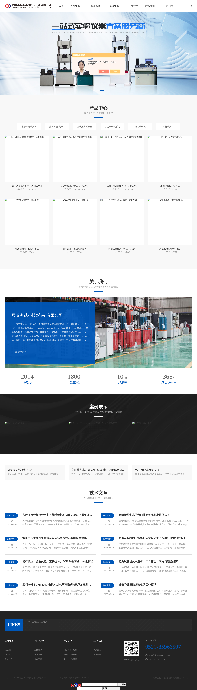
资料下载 (38, 659)
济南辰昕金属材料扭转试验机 (122, 249)
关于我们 (170, 6)
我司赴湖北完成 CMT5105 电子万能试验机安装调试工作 (98, 469)
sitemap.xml (187, 678)
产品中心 (75, 6)
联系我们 (150, 6)
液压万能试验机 (56, 126)
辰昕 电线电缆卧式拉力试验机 (74, 186)
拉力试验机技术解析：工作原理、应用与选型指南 (148, 561)
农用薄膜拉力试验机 (170, 186)
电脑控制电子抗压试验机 (27, 249)
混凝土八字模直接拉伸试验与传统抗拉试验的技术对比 (54, 538)
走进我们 (8, 650)
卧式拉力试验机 (84, 126)
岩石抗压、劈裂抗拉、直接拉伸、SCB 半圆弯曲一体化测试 (57, 561)
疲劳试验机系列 (112, 126)
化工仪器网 (167, 678)
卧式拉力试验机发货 (20, 469)
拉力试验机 (140, 126)
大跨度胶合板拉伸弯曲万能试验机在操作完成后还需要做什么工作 (57, 514)
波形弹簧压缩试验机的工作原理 (137, 584)
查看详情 (19, 352)
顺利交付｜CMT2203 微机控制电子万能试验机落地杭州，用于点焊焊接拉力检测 (57, 584)
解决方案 (96, 6)
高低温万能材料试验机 (170, 249)
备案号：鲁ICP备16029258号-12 (76, 678)
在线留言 (97, 654)
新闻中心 (114, 6)
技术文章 (133, 6)
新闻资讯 (38, 650)
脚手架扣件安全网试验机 (74, 249)
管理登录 (177, 678)
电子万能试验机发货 (147, 469)
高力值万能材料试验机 (37, 622)
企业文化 (8, 654)
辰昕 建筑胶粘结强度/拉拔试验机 (122, 186)
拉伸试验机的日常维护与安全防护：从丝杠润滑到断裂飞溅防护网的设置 (154, 538)
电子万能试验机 (28, 126)
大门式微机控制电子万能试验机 (27, 186)
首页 (61, 6)
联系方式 (97, 650)
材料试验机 (168, 126)
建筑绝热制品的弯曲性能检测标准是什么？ (144, 514)
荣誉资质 (8, 659)
